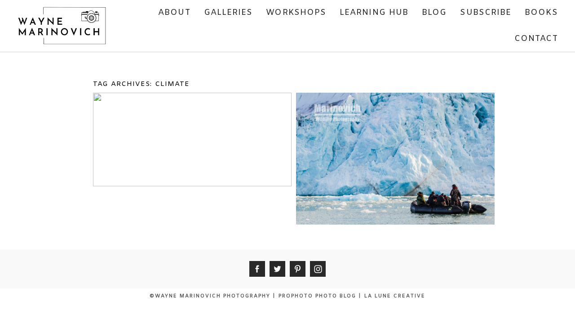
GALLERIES (228, 12)
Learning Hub (374, 12)
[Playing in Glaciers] (394, 190)
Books (541, 12)
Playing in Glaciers (394, 113)
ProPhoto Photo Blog (317, 296)
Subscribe (485, 12)
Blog (434, 12)
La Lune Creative (394, 296)
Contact (536, 38)
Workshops (296, 12)
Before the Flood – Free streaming (191, 118)
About (174, 12)
